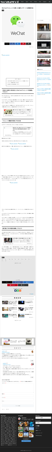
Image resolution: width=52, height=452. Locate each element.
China (16, 259)
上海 (3, 257)
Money (27, 259)
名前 (3, 393)
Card (13, 259)
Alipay (4, 259)
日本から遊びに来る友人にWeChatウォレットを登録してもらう (18, 81)
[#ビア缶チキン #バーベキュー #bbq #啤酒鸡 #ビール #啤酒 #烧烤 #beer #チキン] (26, 423)
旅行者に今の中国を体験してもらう (13, 84)
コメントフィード (39, 433)
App (10, 259)
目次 (16, 79)
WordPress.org (38, 435)
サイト (3, 401)
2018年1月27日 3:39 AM (5, 352)
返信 (32, 360)
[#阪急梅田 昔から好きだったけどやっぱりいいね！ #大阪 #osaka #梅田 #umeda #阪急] (26, 429)
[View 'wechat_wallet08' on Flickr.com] (13, 143)
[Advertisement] (18, 50)
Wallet (4, 260)
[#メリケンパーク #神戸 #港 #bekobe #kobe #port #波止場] (26, 434)
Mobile (23, 259)
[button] (28, 44)
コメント (4, 383)
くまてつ (3, 351)
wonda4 (4, 363)
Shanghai (31, 259)
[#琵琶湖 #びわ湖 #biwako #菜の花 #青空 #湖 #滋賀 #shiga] (31, 429)
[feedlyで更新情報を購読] (18, 291)
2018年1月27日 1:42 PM (6, 364)
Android (7, 259)
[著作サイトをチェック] (15, 291)
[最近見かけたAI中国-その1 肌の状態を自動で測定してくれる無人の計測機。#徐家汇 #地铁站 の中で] (31, 423)
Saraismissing (46, 74)
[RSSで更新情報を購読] (20, 291)
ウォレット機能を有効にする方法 (13, 82)
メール (3, 397)
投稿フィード (38, 430)
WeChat (7, 260)
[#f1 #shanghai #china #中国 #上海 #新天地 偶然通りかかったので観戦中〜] (20, 429)
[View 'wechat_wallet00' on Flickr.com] (18, 65)
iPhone (20, 259)
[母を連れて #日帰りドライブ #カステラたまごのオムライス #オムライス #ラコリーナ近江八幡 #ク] (20, 434)
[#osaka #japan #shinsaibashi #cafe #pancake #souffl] (31, 434)
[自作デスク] (20, 423)
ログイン (37, 428)
